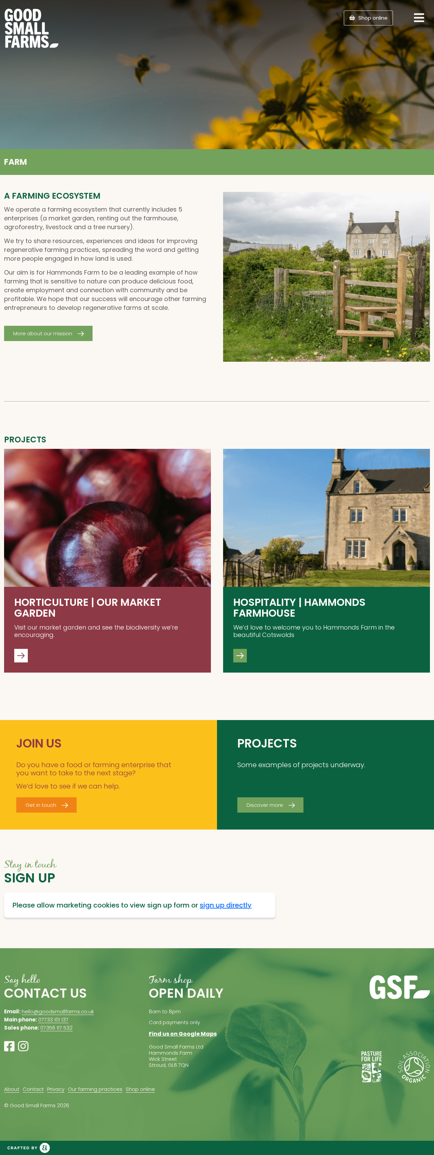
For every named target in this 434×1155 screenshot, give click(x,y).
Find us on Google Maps (183, 1034)
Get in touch (40, 805)
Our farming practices (95, 1089)
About (11, 1089)
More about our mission (42, 333)
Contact (33, 1089)
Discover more (264, 805)
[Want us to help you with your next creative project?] (28, 1148)
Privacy (55, 1089)
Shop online (373, 17)
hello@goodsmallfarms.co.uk (58, 1011)
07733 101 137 (53, 1019)
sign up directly (226, 905)
